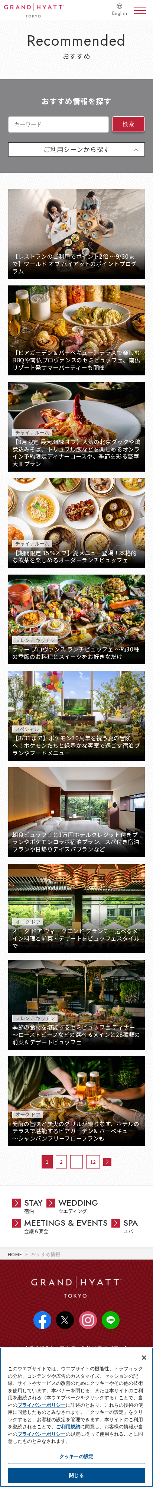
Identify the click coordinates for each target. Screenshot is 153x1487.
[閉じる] (144, 1357)
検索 (128, 124)
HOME (14, 1254)
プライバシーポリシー (41, 1405)
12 (93, 1161)
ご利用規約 (68, 1426)
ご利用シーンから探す (76, 149)
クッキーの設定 (76, 1456)
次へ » (107, 1162)
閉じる (76, 1475)
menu (140, 10)
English (119, 13)
